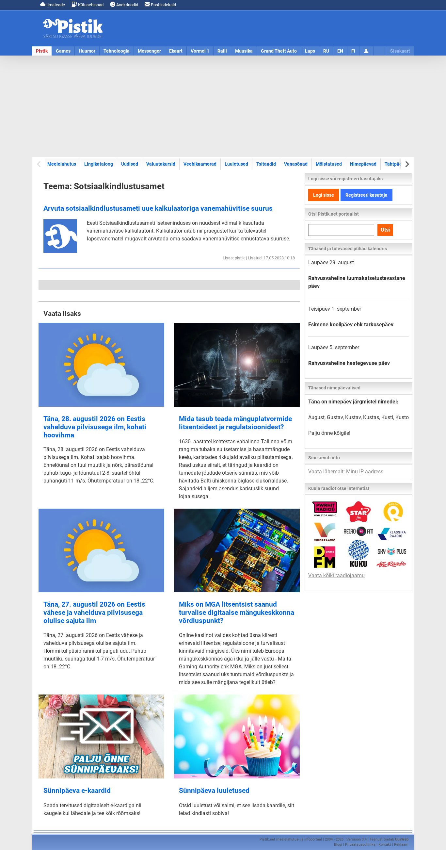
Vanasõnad (296, 164)
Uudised (129, 164)
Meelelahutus (61, 164)
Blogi (338, 844)
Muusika (244, 51)
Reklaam (401, 844)
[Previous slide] (39, 164)
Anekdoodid (126, 4)
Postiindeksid (163, 4)
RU (326, 51)
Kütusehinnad (90, 4)
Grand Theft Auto (279, 51)
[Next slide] (406, 164)
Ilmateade (55, 4)
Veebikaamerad (199, 164)
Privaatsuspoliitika (360, 844)
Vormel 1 (200, 51)
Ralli (222, 51)
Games (63, 51)
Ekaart (176, 51)
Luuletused (236, 164)
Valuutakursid (160, 164)
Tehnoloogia (117, 51)
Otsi (385, 230)
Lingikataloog (98, 164)
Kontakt (384, 844)
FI (353, 51)
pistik (240, 257)
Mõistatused (329, 164)
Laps (310, 51)
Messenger (149, 51)
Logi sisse (323, 195)
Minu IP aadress (364, 471)
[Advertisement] (223, 106)
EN (340, 51)
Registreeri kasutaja (366, 195)
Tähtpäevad (397, 164)
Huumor (87, 51)
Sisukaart (400, 51)
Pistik (42, 51)
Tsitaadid (266, 164)
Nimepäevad (363, 164)
